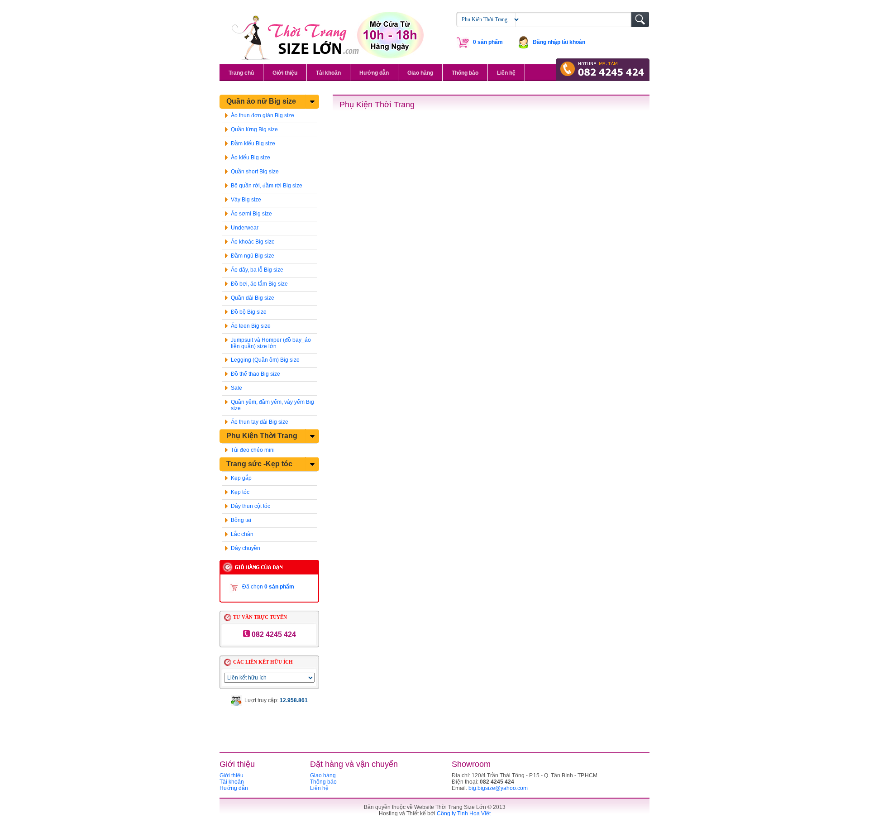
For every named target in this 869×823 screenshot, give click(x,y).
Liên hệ (506, 73)
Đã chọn (268, 587)
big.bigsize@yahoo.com (498, 788)
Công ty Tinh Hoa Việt (464, 813)
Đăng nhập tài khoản (559, 42)
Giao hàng (420, 73)
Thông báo (465, 73)
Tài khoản (328, 73)
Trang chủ (241, 73)
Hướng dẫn (374, 73)
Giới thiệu (284, 73)
